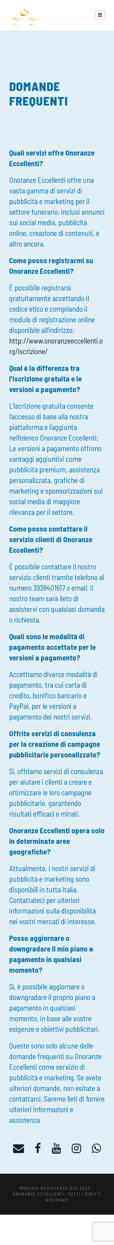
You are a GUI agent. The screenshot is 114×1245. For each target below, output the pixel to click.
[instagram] (76, 1148)
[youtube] (56, 1148)
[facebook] (38, 1148)
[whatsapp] (96, 1148)
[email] (18, 1148)
